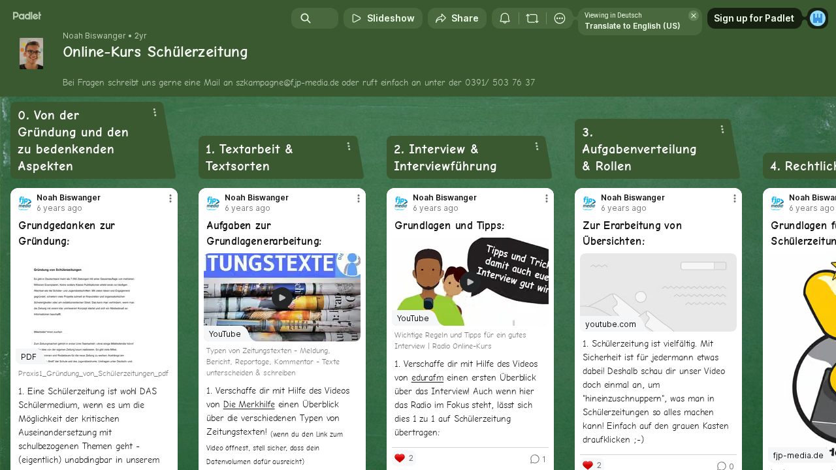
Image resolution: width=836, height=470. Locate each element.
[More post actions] (170, 198)
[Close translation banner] (693, 15)
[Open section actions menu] (155, 112)
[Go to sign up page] (817, 18)
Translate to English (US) (633, 26)
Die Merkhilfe (249, 404)
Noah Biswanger (94, 35)
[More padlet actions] (560, 18)
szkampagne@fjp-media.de (287, 82)
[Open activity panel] (505, 18)
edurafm (427, 377)
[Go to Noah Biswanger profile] (23, 203)
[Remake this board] (532, 18)
